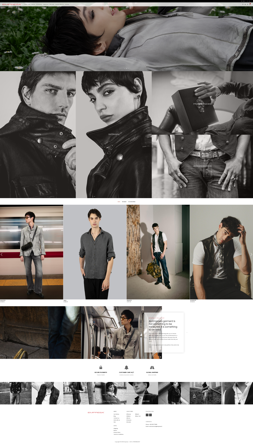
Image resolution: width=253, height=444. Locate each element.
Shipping (116, 428)
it (247, 1)
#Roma (128, 418)
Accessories (39, 4)
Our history (116, 414)
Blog (115, 416)
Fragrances (45, 4)
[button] (248, 35)
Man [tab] (119, 201)
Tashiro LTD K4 (130, 300)
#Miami (137, 414)
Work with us (117, 420)
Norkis (1, 300)
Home (25, 4)
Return (115, 430)
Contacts (67, 4)
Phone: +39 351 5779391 (151, 424)
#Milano (128, 416)
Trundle (66, 300)
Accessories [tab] (131, 201)
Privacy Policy (117, 432)
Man (29, 4)
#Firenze (128, 414)
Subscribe (145, 401)
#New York (138, 416)
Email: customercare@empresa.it (154, 426)
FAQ (115, 422)
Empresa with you (59, 4)
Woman (33, 4)
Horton (192, 300)
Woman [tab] (124, 201)
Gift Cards (52, 4)
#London (128, 422)
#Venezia (128, 420)
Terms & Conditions (118, 434)
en (249, 1)
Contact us (116, 418)
